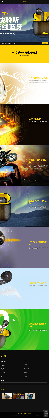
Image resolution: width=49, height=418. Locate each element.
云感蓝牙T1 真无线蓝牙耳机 (9, 43)
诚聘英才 (29, 413)
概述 (46, 411)
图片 (46, 415)
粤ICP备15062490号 (35, 415)
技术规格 (46, 413)
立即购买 (45, 43)
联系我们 (25, 413)
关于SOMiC (20, 413)
